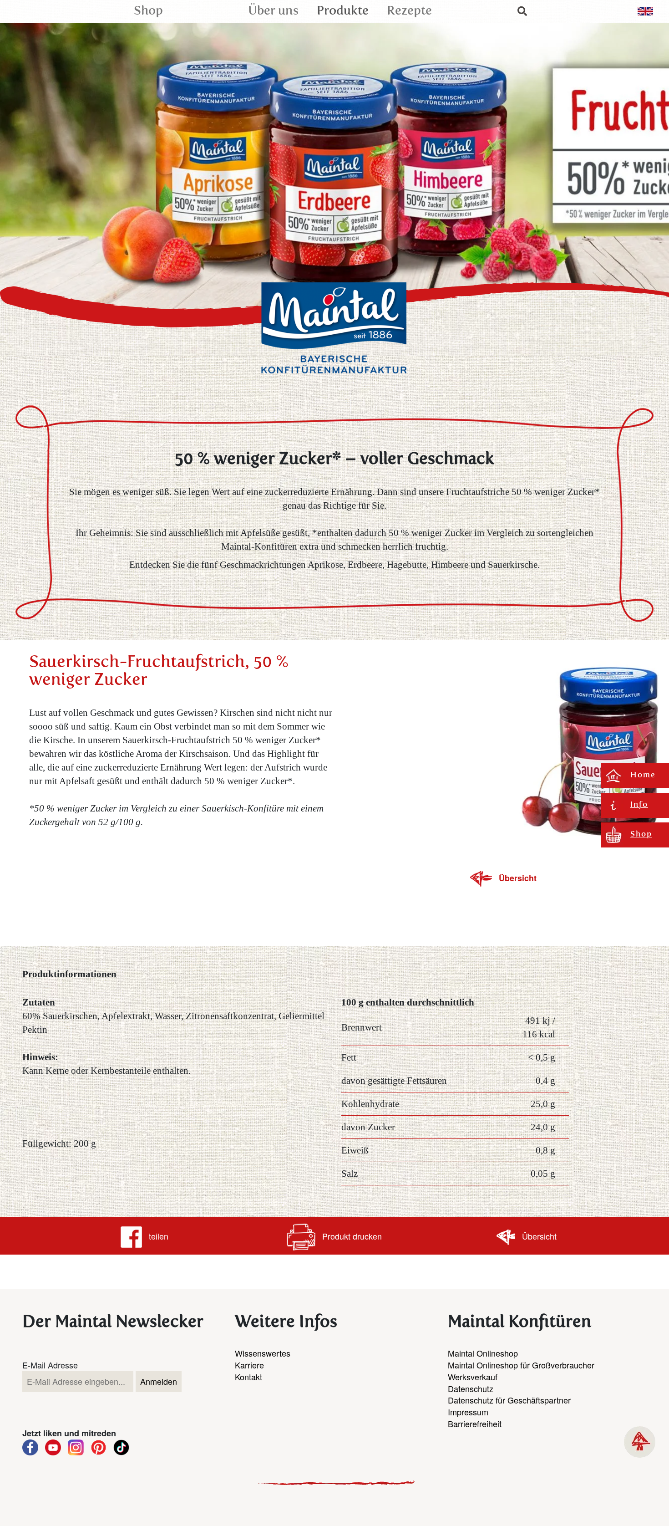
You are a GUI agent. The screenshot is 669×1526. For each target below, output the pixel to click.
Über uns (273, 11)
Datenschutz (470, 1388)
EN (645, 11)
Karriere (249, 1365)
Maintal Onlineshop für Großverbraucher (521, 1365)
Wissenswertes (262, 1353)
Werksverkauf (472, 1377)
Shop (148, 11)
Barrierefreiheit (475, 1423)
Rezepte (409, 11)
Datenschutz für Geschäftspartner (509, 1400)
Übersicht (518, 877)
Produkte (343, 11)
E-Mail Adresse (50, 1365)
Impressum (468, 1412)
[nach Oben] (639, 1442)
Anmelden (158, 1381)
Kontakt (248, 1377)
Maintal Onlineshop (483, 1353)
